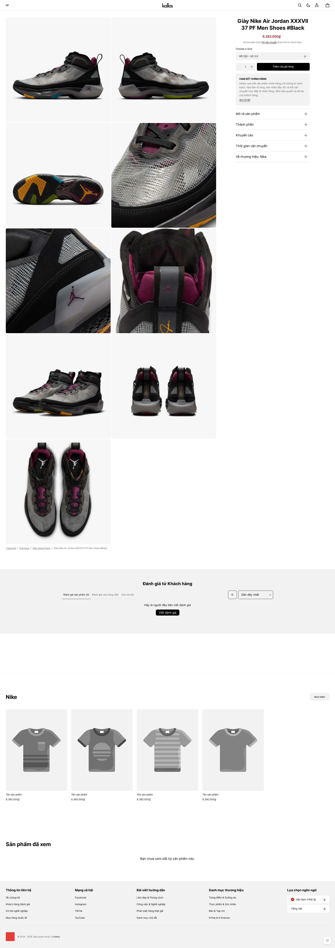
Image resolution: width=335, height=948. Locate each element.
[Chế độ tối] (308, 5)
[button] (300, 5)
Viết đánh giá (167, 612)
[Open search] (232, 595)
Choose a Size (244, 48)
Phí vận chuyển (269, 42)
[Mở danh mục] (7, 5)
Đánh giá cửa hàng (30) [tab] (105, 594)
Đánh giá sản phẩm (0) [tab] (76, 594)
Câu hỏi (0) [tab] (127, 594)
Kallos (57, 936)
